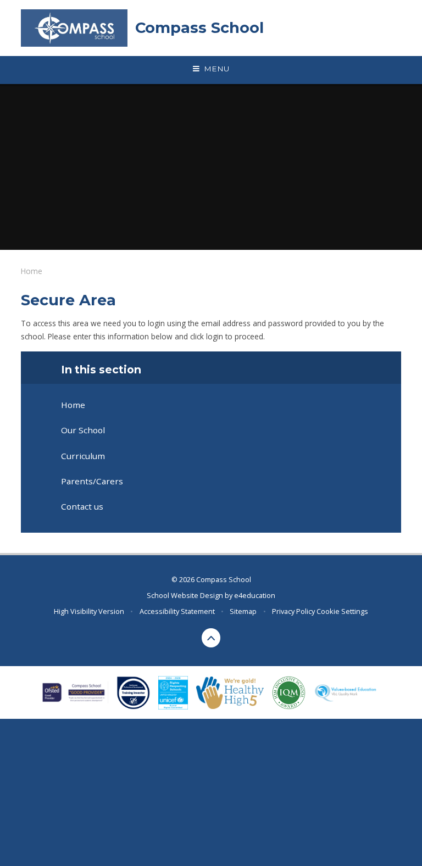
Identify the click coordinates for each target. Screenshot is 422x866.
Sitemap (243, 611)
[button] (211, 69)
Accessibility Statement (177, 611)
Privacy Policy (293, 611)
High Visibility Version (89, 611)
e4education (254, 595)
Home (31, 271)
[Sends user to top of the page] (211, 637)
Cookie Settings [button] (342, 611)
